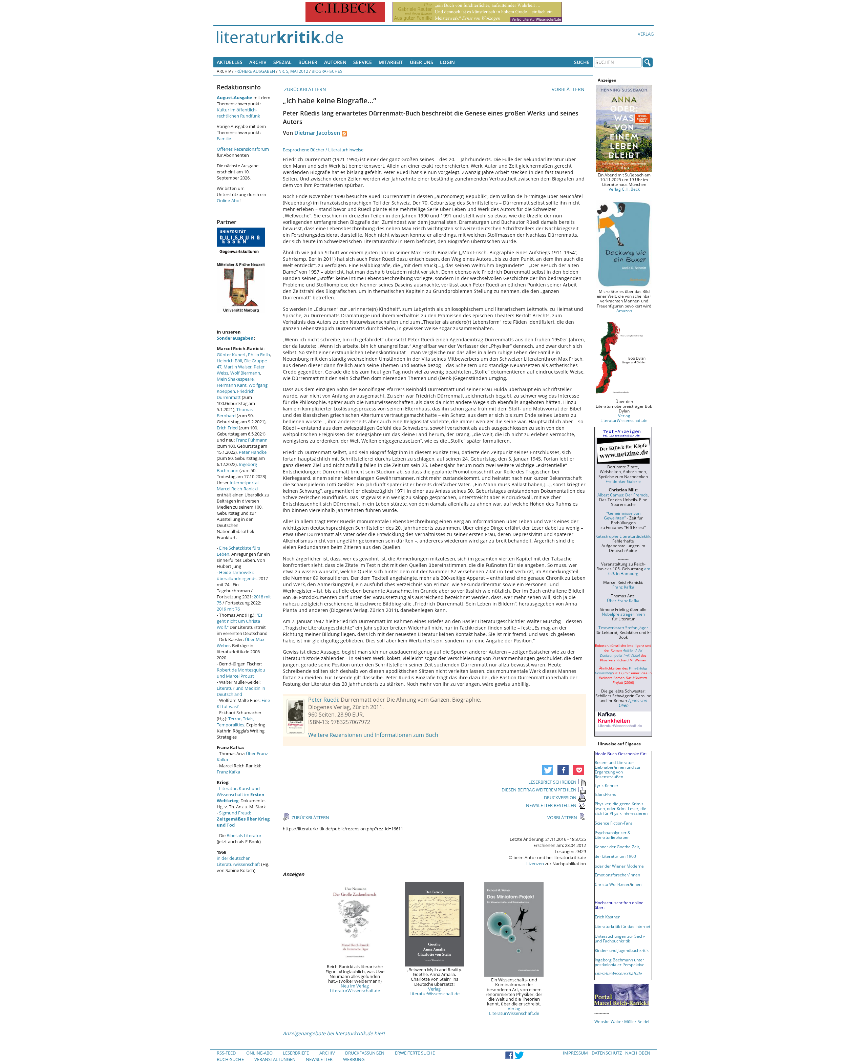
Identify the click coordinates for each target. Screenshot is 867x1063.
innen (636, 884)
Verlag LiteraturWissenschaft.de (434, 991)
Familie (224, 138)
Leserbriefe (296, 1053)
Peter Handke (253, 452)
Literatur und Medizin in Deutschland (241, 691)
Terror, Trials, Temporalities (235, 722)
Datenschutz (607, 1053)
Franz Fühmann (252, 440)
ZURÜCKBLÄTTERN (304, 89)
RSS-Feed (226, 1053)
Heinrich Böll (229, 361)
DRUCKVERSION (560, 797)
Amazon (624, 310)
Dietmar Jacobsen (317, 132)
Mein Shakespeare (235, 379)
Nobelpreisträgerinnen (623, 614)
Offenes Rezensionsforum (243, 149)
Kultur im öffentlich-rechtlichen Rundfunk (238, 113)
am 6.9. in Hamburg (629, 571)
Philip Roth (259, 355)
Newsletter (319, 1059)
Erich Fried (227, 428)
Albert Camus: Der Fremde (622, 494)
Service (362, 62)
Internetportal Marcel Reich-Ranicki (237, 486)
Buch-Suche (230, 1059)
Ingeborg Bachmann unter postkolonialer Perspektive (619, 962)
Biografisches (327, 71)
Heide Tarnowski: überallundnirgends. (237, 575)
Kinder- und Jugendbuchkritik (622, 950)
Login (447, 62)
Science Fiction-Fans (614, 823)
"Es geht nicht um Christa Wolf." (239, 621)
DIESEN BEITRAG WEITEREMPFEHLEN (539, 790)
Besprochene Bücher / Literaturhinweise (323, 150)
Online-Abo (228, 200)
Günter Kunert (231, 355)
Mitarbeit (391, 62)
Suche (582, 62)
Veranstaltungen (275, 1059)
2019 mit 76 (228, 609)
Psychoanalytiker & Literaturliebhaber (613, 835)
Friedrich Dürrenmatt (236, 394)
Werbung (353, 1059)
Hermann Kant (232, 385)
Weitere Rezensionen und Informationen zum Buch (373, 735)
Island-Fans (605, 794)
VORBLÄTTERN (569, 89)
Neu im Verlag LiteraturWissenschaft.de (355, 988)
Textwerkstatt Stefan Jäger (623, 627)
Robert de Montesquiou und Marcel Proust (241, 673)
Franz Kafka (228, 772)
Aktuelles (229, 62)
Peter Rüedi (323, 699)
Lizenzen (535, 863)
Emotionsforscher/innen (617, 874)
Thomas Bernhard (235, 412)
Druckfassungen (364, 1053)
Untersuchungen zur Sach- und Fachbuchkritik (620, 938)
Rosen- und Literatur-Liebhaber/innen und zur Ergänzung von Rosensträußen (618, 769)
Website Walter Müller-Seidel (621, 1021)
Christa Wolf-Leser (612, 884)
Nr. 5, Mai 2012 (293, 71)
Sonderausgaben (235, 338)
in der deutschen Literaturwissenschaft (238, 861)
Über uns (421, 62)
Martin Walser (238, 367)
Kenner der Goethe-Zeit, (617, 846)
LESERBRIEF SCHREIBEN (552, 782)
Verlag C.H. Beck (624, 189)
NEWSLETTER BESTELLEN (551, 805)
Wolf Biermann (245, 373)
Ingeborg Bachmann (237, 467)
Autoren (335, 62)
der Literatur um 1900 (615, 856)
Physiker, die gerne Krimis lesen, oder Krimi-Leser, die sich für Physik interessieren (621, 808)
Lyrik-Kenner (606, 785)
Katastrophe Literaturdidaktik (622, 536)
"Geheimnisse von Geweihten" (622, 515)
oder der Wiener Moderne (619, 866)
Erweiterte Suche (415, 1053)
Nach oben (637, 1053)
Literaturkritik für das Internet (622, 926)
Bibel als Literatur (244, 835)
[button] (547, 770)
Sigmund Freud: (243, 819)
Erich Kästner (607, 916)
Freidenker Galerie (623, 481)
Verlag (646, 34)
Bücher (307, 62)
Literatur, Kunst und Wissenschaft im (241, 794)
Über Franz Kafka (623, 600)
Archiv (258, 62)
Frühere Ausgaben (254, 71)
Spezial (282, 62)
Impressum (575, 1053)
